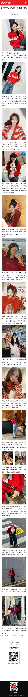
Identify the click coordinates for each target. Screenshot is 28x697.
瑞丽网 (15, 692)
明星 (15, 14)
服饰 (18, 14)
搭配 (12, 14)
